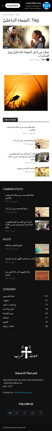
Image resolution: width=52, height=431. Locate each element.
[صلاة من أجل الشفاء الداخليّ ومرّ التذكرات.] (26, 37)
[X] (16, 413)
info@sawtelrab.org (23, 392)
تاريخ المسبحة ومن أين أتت (24, 140)
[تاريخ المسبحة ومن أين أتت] (42, 144)
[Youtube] (10, 413)
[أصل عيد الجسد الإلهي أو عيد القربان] (42, 262)
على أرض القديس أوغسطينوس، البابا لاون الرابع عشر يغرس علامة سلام (21, 156)
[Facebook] (40, 413)
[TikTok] (24, 413)
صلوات (6, 47)
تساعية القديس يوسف (26, 168)
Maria (44, 59)
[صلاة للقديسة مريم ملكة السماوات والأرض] (42, 130)
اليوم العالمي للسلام (13, 245)
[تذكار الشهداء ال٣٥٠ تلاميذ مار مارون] (42, 275)
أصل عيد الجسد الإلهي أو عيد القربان (20, 258)
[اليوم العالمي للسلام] (42, 249)
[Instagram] (32, 413)
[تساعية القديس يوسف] (42, 172)
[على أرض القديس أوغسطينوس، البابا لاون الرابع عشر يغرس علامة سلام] (42, 157)
